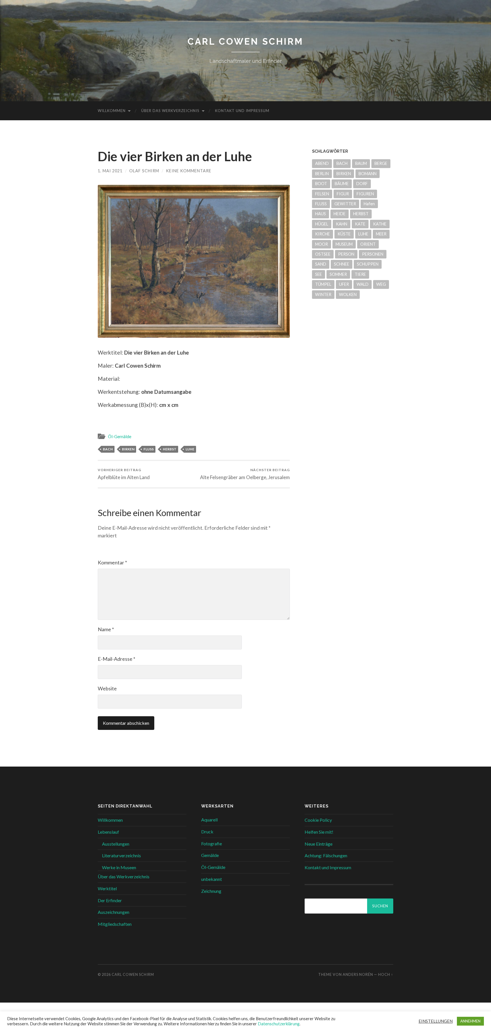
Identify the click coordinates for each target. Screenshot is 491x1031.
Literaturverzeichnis (121, 855)
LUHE (190, 449)
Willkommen (112, 110)
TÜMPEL (323, 284)
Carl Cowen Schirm (245, 41)
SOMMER (338, 274)
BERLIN (322, 173)
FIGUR (343, 193)
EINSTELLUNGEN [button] (436, 1021)
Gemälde (210, 855)
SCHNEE (341, 264)
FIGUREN (365, 193)
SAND (320, 264)
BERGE (381, 163)
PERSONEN (372, 254)
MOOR (321, 244)
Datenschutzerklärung (278, 1023)
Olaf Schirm (144, 170)
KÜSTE (344, 233)
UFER (344, 284)
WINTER (323, 294)
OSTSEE (322, 254)
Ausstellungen (115, 843)
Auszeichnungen (113, 912)
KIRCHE (322, 233)
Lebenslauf (108, 832)
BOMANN (367, 173)
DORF (362, 183)
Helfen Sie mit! (319, 832)
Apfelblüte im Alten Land (124, 474)
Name (106, 629)
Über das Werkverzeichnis (170, 110)
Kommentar (112, 562)
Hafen (369, 203)
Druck (207, 831)
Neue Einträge (318, 843)
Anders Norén (358, 974)
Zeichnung (211, 891)
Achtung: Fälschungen (326, 855)
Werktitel (107, 888)
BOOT (321, 183)
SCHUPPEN (367, 264)
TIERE (360, 274)
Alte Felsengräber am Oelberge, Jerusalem (245, 474)
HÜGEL (321, 223)
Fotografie (211, 843)
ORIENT (368, 244)
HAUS (320, 213)
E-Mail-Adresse (116, 659)
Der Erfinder (110, 900)
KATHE (379, 223)
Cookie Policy (318, 820)
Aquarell (209, 819)
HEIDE (340, 213)
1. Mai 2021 (110, 170)
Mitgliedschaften (115, 924)
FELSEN (322, 193)
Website (107, 688)
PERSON (346, 254)
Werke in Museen (119, 867)
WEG (381, 284)
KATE (360, 223)
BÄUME (342, 183)
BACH (108, 449)
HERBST (169, 449)
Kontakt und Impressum (242, 110)
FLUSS (148, 449)
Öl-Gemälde (119, 436)
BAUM (361, 163)
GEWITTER (345, 203)
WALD (363, 284)
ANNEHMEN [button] (470, 1021)
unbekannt (211, 879)
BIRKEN (128, 449)
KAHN (341, 223)
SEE (318, 274)
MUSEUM (344, 244)
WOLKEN (348, 294)
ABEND (322, 163)
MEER (381, 233)
